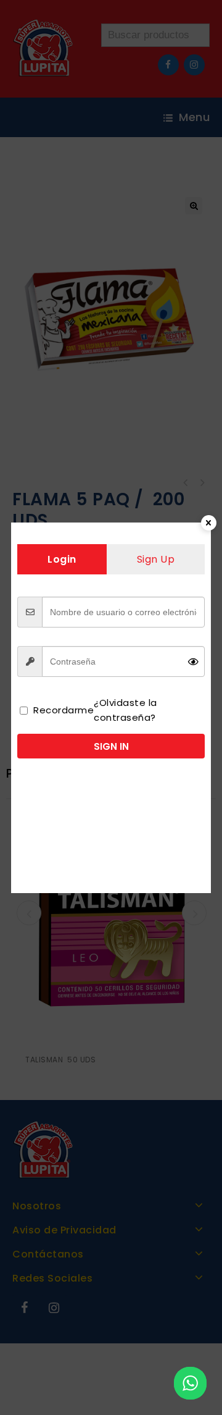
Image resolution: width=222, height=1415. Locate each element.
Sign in (111, 746)
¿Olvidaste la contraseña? (125, 710)
